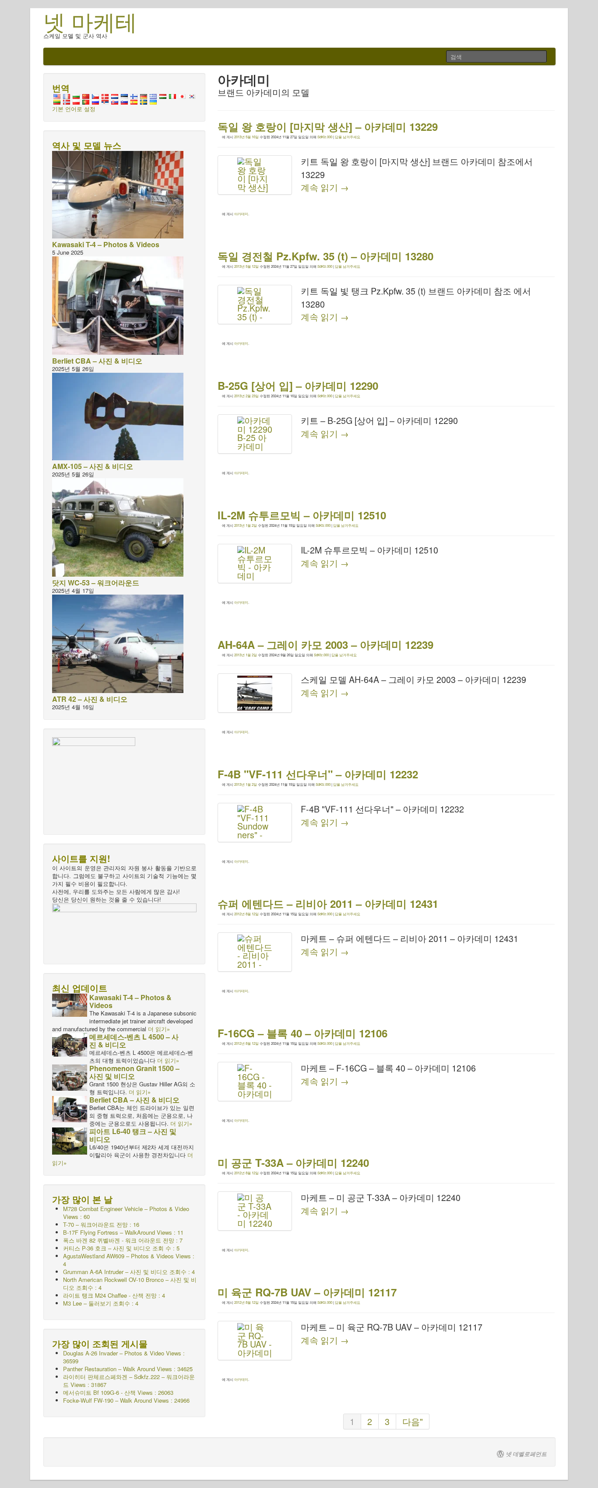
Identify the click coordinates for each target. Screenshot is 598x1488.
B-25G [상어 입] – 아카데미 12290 (298, 385)
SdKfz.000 (324, 136)
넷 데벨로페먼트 (526, 1453)
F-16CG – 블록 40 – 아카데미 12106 (302, 1033)
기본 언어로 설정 (73, 109)
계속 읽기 (325, 187)
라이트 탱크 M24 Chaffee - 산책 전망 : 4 (114, 1295)
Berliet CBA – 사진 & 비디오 (97, 361)
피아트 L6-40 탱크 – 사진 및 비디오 (132, 1135)
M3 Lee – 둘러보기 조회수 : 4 (100, 1303)
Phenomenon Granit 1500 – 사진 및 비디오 (134, 1072)
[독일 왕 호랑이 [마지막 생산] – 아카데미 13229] (255, 175)
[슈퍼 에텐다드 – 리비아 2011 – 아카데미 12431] (255, 952)
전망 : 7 (123, 1240)
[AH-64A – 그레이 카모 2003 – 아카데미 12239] (255, 693)
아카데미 (241, 213)
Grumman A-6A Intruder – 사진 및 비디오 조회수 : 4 (129, 1271)
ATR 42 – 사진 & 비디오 (89, 699)
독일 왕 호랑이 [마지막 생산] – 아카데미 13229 (328, 126)
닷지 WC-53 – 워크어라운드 (95, 583)
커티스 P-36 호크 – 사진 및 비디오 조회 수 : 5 (121, 1248)
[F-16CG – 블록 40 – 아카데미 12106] (255, 1081)
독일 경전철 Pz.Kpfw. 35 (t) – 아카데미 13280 (325, 256)
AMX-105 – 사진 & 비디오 (92, 466)
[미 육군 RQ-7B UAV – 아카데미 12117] (255, 1340)
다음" (412, 1421)
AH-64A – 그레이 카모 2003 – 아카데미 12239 (325, 644)
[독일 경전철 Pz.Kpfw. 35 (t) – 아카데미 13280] (255, 304)
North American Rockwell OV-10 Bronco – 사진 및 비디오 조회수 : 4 (130, 1283)
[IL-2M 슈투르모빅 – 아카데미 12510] (255, 563)
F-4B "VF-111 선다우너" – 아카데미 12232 (318, 774)
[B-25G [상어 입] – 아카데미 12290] (255, 434)
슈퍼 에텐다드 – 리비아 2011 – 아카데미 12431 (328, 903)
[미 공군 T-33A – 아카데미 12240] (255, 1211)
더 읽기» (159, 1029)
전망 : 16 (101, 1224)
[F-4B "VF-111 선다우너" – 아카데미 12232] (255, 822)
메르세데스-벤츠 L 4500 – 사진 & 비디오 (134, 1041)
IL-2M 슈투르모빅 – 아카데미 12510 (302, 515)
